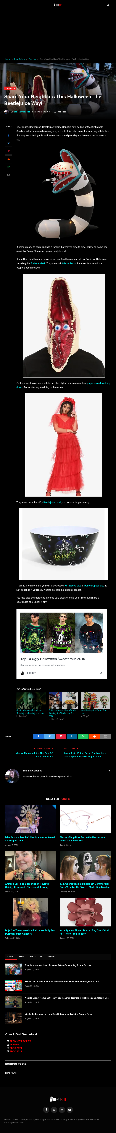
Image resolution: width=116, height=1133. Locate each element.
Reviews (51, 957)
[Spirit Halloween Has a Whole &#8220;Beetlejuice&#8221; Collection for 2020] (63, 700)
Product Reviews (20, 1041)
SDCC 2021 (16, 1048)
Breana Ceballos (22, 112)
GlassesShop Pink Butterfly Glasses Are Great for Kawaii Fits (82, 839)
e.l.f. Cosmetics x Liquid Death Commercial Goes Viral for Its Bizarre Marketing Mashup (85, 885)
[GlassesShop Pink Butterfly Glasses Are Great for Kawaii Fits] (85, 819)
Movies (32, 957)
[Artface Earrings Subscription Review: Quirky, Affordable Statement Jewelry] (30, 865)
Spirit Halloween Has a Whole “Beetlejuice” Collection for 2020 (62, 713)
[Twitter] (8, 143)
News (21, 957)
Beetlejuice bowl (52, 502)
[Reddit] (8, 158)
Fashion (10, 88)
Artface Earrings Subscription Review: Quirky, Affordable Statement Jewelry (27, 885)
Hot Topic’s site (72, 585)
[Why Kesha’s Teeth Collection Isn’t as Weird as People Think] (30, 819)
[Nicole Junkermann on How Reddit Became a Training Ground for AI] (13, 1018)
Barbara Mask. (38, 263)
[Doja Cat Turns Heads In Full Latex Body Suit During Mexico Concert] (30, 912)
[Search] (107, 5)
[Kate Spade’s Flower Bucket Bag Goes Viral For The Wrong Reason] (85, 912)
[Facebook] (8, 135)
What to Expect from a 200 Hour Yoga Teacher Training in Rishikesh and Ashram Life (67, 998)
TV (41, 957)
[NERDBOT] (58, 5)
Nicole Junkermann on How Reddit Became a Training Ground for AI (58, 1014)
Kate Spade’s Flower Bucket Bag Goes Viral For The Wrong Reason (84, 932)
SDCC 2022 (16, 1051)
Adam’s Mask (69, 263)
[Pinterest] (8, 151)
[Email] (8, 174)
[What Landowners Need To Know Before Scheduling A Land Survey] (13, 969)
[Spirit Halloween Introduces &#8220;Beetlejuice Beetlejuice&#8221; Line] (31, 700)
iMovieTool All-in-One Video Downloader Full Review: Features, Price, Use (62, 981)
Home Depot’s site (94, 585)
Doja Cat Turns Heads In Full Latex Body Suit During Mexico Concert (30, 932)
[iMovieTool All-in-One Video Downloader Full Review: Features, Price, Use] (13, 985)
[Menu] (9, 5)
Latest (11, 957)
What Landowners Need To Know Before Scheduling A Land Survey (58, 965)
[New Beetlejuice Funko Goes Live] (95, 700)
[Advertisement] (58, 34)
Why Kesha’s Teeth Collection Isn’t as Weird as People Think (30, 839)
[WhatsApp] (8, 166)
